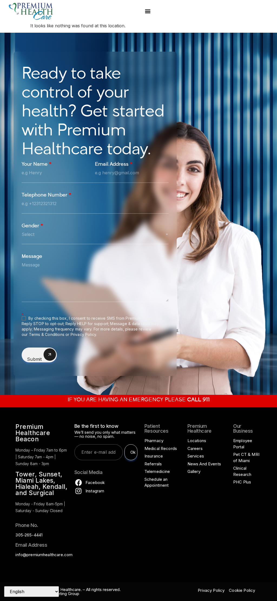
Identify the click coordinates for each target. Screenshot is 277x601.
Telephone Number (46, 195)
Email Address (114, 164)
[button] (147, 11)
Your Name (37, 164)
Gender (32, 226)
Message (32, 257)
